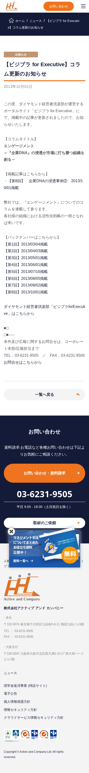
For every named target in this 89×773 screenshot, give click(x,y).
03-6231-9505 (44, 494)
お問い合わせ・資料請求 (45, 473)
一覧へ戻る (44, 394)
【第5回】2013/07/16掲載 (26, 272)
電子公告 (10, 693)
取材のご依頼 (44, 523)
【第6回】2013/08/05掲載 (26, 278)
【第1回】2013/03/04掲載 (26, 244)
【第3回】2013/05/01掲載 (26, 258)
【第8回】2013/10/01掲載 (26, 292)
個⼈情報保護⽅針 (17, 701)
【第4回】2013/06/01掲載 (26, 265)
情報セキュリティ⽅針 (20, 710)
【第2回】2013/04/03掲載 (26, 251)
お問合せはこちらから (23, 362)
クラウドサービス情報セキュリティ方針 (34, 717)
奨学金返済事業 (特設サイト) (25, 686)
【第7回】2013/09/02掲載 (26, 285)
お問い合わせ (58, 6)
